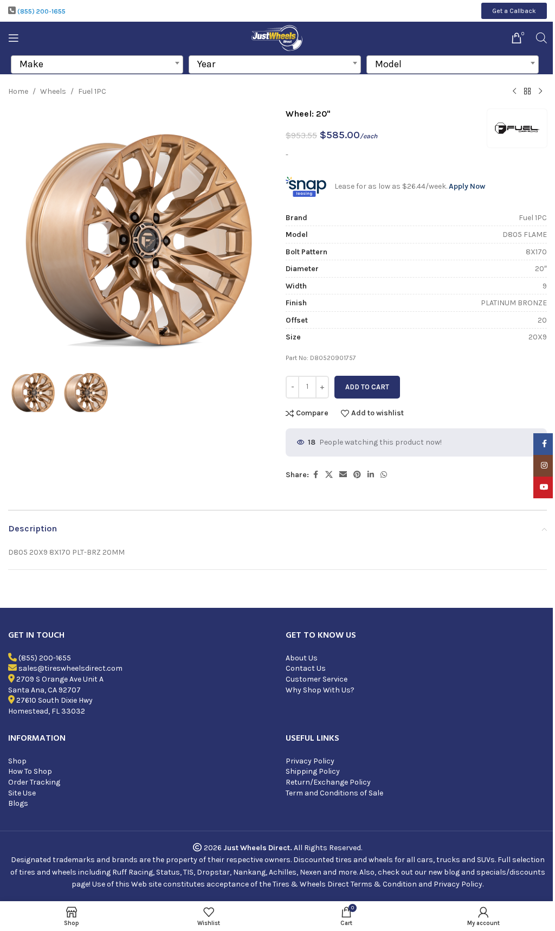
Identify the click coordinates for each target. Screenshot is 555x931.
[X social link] (329, 475)
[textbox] (97, 64)
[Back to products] (527, 91)
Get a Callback (514, 11)
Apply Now (467, 186)
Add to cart (367, 387)
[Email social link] (343, 475)
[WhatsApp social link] (383, 475)
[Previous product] (514, 91)
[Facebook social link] (315, 475)
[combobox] (97, 64)
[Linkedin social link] (370, 475)
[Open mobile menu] (13, 38)
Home (18, 91)
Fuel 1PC (92, 91)
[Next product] (540, 91)
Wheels (53, 91)
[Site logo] (277, 37)
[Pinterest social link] (357, 475)
